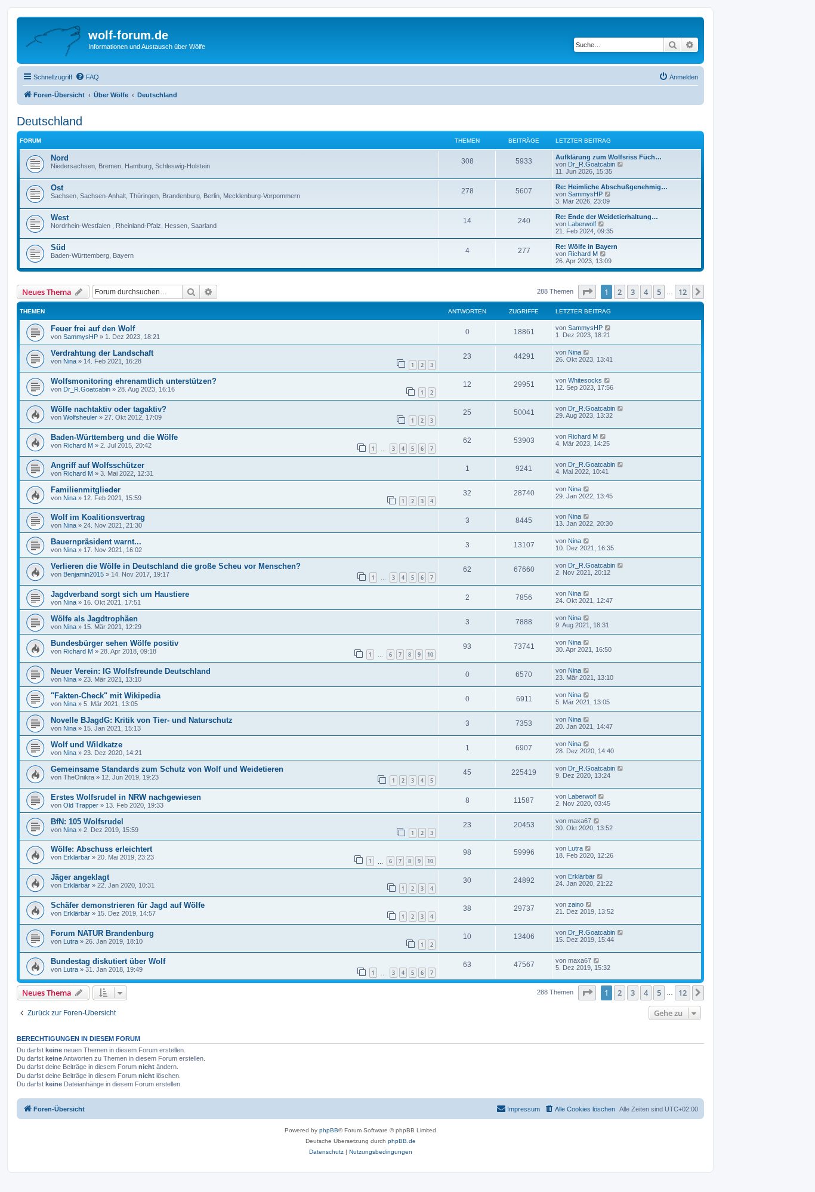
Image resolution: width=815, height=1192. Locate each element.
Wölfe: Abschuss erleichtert (101, 849)
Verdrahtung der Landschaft (102, 353)
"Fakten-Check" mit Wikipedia (105, 695)
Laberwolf (582, 223)
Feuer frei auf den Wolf (93, 328)
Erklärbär (76, 857)
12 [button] (682, 292)
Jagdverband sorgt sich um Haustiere (120, 594)
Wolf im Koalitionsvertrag (98, 517)
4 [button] (646, 292)
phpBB (328, 1130)
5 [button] (659, 292)
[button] (587, 292)
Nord (60, 157)
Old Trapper (80, 805)
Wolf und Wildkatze (86, 744)
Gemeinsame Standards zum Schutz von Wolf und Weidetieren (167, 769)
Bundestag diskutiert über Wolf (108, 961)
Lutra (575, 848)
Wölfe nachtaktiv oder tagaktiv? (108, 409)
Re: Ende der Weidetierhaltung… (606, 216)
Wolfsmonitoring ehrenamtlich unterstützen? (134, 381)
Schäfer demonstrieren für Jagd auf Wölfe (128, 905)
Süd (58, 247)
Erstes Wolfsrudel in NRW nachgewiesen (126, 797)
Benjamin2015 (83, 574)
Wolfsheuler (80, 417)
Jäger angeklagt (80, 877)
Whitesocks (585, 380)
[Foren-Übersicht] (54, 39)
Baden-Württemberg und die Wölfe (114, 437)
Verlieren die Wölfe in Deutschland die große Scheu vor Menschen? (176, 566)
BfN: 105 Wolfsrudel (87, 821)
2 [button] (620, 292)
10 (430, 654)
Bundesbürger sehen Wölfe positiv (114, 643)
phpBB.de (402, 1141)
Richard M (583, 253)
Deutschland (49, 121)
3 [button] (633, 292)
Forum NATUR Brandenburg (102, 933)
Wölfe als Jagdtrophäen (94, 618)
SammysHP (585, 194)
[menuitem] (87, 77)
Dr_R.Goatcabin (591, 164)
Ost (57, 187)
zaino (576, 904)
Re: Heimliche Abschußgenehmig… (611, 186)
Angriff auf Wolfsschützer (97, 465)
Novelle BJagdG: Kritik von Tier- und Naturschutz (142, 720)
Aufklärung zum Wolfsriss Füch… (608, 157)
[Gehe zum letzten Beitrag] (608, 327)
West (60, 217)
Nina (69, 361)
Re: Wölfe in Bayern (586, 246)
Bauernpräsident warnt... (96, 541)
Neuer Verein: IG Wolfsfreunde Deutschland (131, 671)
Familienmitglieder (86, 489)
